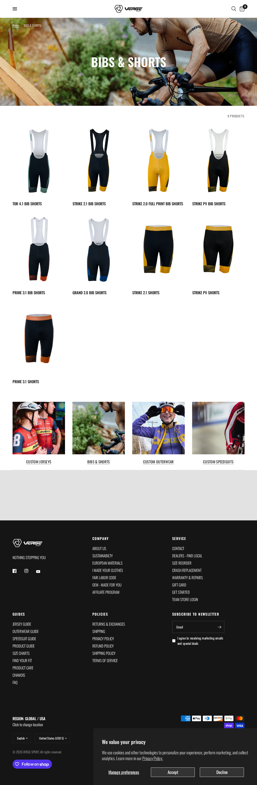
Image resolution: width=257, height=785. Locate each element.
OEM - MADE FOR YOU (106, 584)
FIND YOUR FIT (22, 660)
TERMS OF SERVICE (105, 660)
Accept (173, 772)
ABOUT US (99, 548)
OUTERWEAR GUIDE (26, 631)
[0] (241, 9)
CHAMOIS (19, 675)
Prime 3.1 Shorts (26, 381)
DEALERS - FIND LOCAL (187, 555)
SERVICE (179, 538)
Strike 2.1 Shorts (145, 292)
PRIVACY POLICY (103, 638)
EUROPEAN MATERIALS (107, 563)
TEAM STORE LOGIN (185, 599)
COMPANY (100, 538)
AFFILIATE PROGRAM (105, 592)
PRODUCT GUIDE (24, 646)
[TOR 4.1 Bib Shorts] (39, 160)
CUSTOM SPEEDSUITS (218, 462)
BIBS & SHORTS (98, 462)
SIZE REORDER (181, 563)
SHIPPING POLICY (103, 653)
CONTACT (178, 548)
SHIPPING (98, 631)
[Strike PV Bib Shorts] (218, 160)
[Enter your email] (219, 627)
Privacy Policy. (152, 758)
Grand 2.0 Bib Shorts (89, 292)
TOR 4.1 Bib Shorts (27, 203)
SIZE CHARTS (21, 653)
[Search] (234, 9)
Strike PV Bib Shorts (208, 203)
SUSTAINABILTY (102, 555)
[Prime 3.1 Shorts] (39, 338)
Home (16, 25)
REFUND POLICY (103, 646)
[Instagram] (29, 570)
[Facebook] (18, 570)
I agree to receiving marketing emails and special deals (200, 640)
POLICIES (100, 614)
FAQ (15, 682)
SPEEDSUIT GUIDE (24, 638)
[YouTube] (41, 571)
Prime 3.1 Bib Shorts (29, 292)
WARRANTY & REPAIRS (187, 577)
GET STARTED (181, 592)
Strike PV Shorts (205, 292)
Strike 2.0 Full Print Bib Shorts (157, 203)
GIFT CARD (179, 584)
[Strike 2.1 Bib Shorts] (99, 160)
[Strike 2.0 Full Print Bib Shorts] (158, 160)
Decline (222, 772)
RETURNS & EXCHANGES (108, 624)
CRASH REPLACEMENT (187, 570)
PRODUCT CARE (23, 667)
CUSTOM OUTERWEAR (158, 462)
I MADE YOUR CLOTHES (107, 570)
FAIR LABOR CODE (104, 577)
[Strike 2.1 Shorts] (158, 249)
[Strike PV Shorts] (218, 249)
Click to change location (29, 721)
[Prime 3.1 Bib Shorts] (39, 249)
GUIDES (19, 614)
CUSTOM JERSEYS (38, 462)
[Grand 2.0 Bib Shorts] (99, 249)
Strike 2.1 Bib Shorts (89, 203)
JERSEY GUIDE (22, 624)
